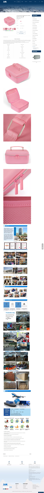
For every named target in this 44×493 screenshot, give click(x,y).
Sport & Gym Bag (35, 25)
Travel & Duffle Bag (35, 33)
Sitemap (27, 491)
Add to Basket (20, 33)
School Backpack (35, 38)
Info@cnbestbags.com (22, 464)
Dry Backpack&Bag (25, 488)
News (16, 486)
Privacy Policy (30, 491)
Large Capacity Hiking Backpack (36, 486)
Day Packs (24, 487)
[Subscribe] (10, 487)
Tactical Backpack (34, 488)
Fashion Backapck (35, 28)
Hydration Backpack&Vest (36, 22)
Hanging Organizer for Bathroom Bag (36, 61)
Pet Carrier (34, 43)
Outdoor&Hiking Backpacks (36, 20)
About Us (17, 487)
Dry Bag (33, 17)
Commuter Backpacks (35, 30)
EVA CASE (34, 41)
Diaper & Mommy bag (35, 35)
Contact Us (17, 488)
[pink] (20, 21)
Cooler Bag (34, 23)
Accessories (34, 46)
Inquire (21, 31)
